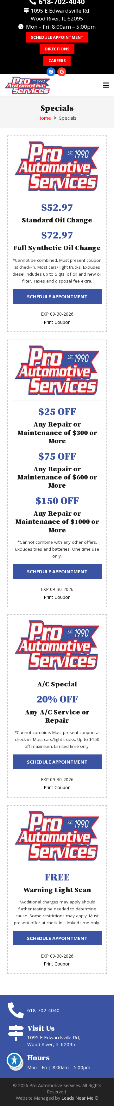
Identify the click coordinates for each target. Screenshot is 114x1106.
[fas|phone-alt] (17, 1010)
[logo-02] (27, 85)
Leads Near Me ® (79, 1098)
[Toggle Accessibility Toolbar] (14, 1060)
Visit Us (41, 1028)
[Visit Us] (17, 1033)
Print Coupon (57, 322)
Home (44, 118)
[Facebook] (51, 71)
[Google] (61, 71)
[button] (106, 85)
